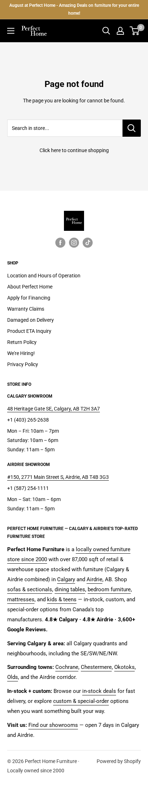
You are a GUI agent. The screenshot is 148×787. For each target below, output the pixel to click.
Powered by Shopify (119, 761)
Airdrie (94, 579)
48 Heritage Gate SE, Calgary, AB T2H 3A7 (53, 409)
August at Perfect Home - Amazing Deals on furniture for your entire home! (74, 9)
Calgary (66, 579)
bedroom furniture (109, 589)
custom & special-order (81, 701)
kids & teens (62, 599)
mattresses (20, 599)
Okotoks (124, 667)
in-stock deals (99, 691)
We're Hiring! (21, 353)
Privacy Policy (22, 364)
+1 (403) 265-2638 (28, 420)
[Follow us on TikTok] (88, 243)
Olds (12, 677)
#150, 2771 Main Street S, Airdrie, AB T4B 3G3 (58, 477)
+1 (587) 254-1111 (28, 488)
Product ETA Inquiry (29, 331)
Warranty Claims (25, 309)
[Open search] (106, 31)
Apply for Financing (28, 298)
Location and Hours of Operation (43, 275)
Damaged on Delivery (30, 320)
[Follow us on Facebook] (60, 243)
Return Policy (22, 342)
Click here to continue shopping (74, 150)
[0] (134, 30)
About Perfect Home (29, 287)
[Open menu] (10, 31)
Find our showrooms (53, 725)
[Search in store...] (131, 128)
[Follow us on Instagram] (74, 243)
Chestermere (96, 667)
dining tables (70, 589)
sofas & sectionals (29, 589)
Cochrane (66, 667)
